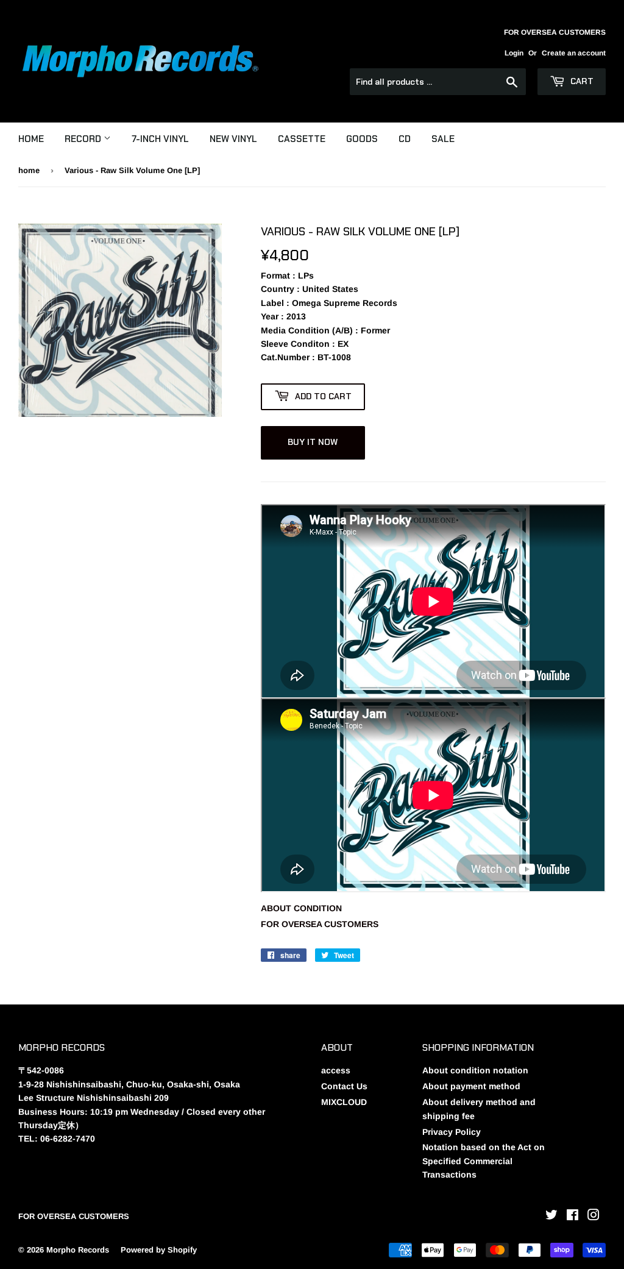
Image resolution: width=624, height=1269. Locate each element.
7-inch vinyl (160, 139)
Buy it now (313, 441)
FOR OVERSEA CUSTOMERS (319, 924)
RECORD (84, 139)
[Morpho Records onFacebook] (572, 1216)
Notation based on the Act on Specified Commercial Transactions (483, 1160)
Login (514, 53)
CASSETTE (301, 139)
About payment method (471, 1086)
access (335, 1070)
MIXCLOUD (344, 1102)
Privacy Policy (451, 1132)
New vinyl (233, 139)
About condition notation (475, 1070)
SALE (443, 139)
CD (405, 139)
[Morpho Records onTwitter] (551, 1216)
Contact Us (344, 1086)
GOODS (362, 139)
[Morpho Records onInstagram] (593, 1216)
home (29, 170)
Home (31, 139)
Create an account (574, 53)
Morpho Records (77, 1249)
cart (581, 81)
